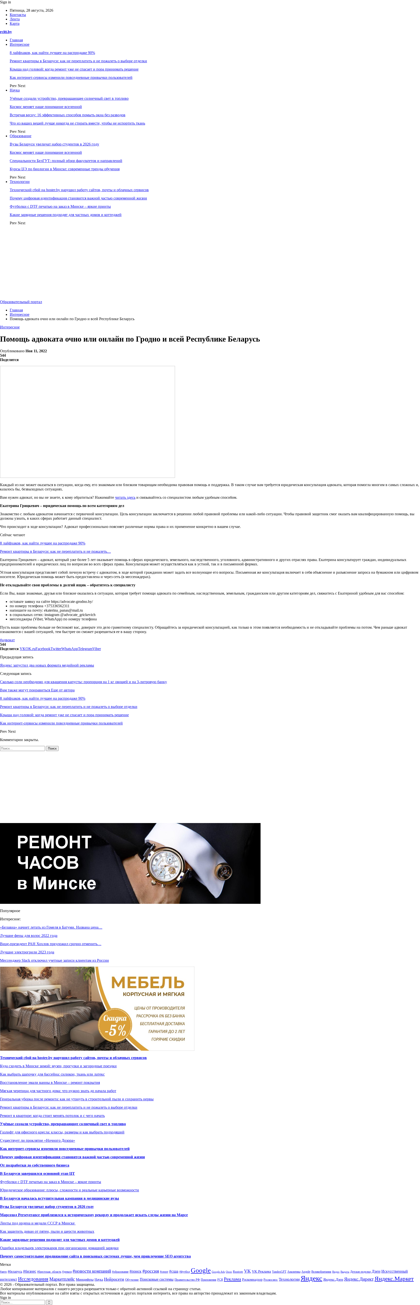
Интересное (19, 44)
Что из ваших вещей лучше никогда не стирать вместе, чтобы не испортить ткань (77, 123)
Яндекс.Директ (359, 1279)
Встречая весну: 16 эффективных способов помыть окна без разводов (67, 115)
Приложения (208, 1279)
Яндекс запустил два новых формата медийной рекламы (47, 665)
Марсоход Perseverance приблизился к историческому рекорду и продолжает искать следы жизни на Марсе (94, 1215)
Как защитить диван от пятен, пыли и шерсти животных (47, 1231)
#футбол (184, 1271)
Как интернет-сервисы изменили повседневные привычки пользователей (71, 77)
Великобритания (321, 1271)
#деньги (67, 1271)
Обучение (132, 1279)
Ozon (229, 1271)
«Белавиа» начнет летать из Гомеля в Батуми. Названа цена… (51, 927)
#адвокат (7, 640)
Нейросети (114, 1279)
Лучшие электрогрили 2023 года (27, 952)
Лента (15, 19)
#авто (3, 1271)
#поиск (135, 1271)
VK (247, 1271)
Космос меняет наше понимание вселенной (46, 107)
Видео (336, 1271)
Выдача (345, 1271)
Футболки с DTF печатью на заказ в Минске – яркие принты (60, 206)
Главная (16, 40)
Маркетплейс (62, 1279)
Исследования (33, 1279)
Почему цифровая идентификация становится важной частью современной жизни (78, 198)
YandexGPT (279, 1271)
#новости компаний (92, 1271)
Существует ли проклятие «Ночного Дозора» (37, 1140)
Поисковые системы (157, 1279)
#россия (150, 1271)
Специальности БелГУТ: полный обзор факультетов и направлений (66, 161)
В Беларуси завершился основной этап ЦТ (37, 1173)
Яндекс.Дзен (333, 1279)
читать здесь (125, 497)
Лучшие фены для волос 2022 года (28, 935)
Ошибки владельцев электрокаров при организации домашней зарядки (59, 1248)
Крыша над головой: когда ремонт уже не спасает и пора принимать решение (74, 69)
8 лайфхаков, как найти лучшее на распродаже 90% (52, 53)
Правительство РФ (187, 1279)
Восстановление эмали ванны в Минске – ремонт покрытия (50, 1082)
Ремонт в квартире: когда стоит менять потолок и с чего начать (52, 1116)
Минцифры (85, 1279)
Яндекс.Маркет (394, 1278)
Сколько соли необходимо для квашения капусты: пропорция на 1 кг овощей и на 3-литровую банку (83, 682)
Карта (14, 23)
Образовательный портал (21, 302)
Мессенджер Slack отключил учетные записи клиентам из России (54, 960)
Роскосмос (270, 1279)
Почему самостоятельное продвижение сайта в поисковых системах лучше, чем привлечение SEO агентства (95, 1256)
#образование (120, 1271)
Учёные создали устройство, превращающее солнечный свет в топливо (69, 98)
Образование (20, 136)
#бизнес (29, 1271)
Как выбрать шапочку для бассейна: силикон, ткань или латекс (52, 1074)
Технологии (20, 182)
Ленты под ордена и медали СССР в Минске (38, 1223)
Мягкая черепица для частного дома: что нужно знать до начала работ (58, 1091)
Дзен (376, 1271)
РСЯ (220, 1279)
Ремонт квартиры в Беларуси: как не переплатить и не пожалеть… (55, 551)
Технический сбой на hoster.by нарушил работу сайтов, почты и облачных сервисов (79, 190)
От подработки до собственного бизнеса (34, 1165)
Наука (15, 90)
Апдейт (305, 1271)
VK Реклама (261, 1271)
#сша (173, 1271)
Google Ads (218, 1271)
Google (201, 1270)
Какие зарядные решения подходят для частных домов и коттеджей (66, 215)
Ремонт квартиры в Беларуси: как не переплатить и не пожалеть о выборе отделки (78, 61)
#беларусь (15, 1271)
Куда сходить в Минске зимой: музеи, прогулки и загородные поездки (58, 1066)
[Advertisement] (210, 263)
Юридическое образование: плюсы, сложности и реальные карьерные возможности (69, 1190)
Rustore (238, 1271)
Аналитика (293, 1271)
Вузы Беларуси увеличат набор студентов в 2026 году (54, 144)
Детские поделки (360, 1271)
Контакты (18, 15)
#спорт (164, 1271)
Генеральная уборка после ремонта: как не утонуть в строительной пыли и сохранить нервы (77, 1099)
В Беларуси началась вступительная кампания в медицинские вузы (59, 1198)
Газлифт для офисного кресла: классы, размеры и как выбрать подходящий (62, 1132)
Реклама (232, 1279)
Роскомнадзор (252, 1279)
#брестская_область (49, 1271)
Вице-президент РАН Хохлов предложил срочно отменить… (50, 944)
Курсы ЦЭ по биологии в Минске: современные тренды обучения (65, 169)
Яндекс (311, 1278)
